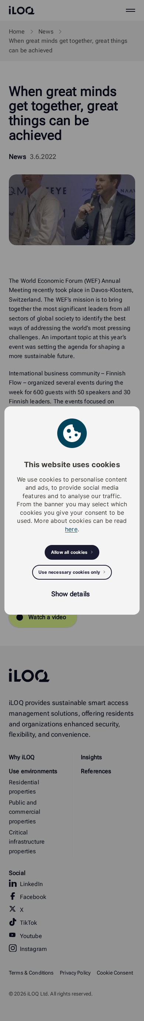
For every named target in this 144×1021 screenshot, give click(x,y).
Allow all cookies (69, 552)
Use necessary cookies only (69, 572)
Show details (70, 594)
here (71, 529)
